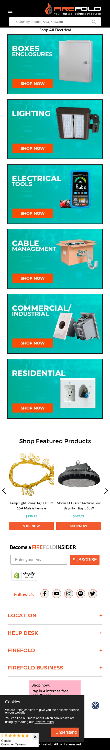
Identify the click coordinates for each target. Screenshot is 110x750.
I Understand (65, 732)
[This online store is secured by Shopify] (24, 576)
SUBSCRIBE (85, 560)
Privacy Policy (44, 722)
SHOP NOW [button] (31, 526)
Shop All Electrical (55, 30)
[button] (4, 491)
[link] (31, 491)
